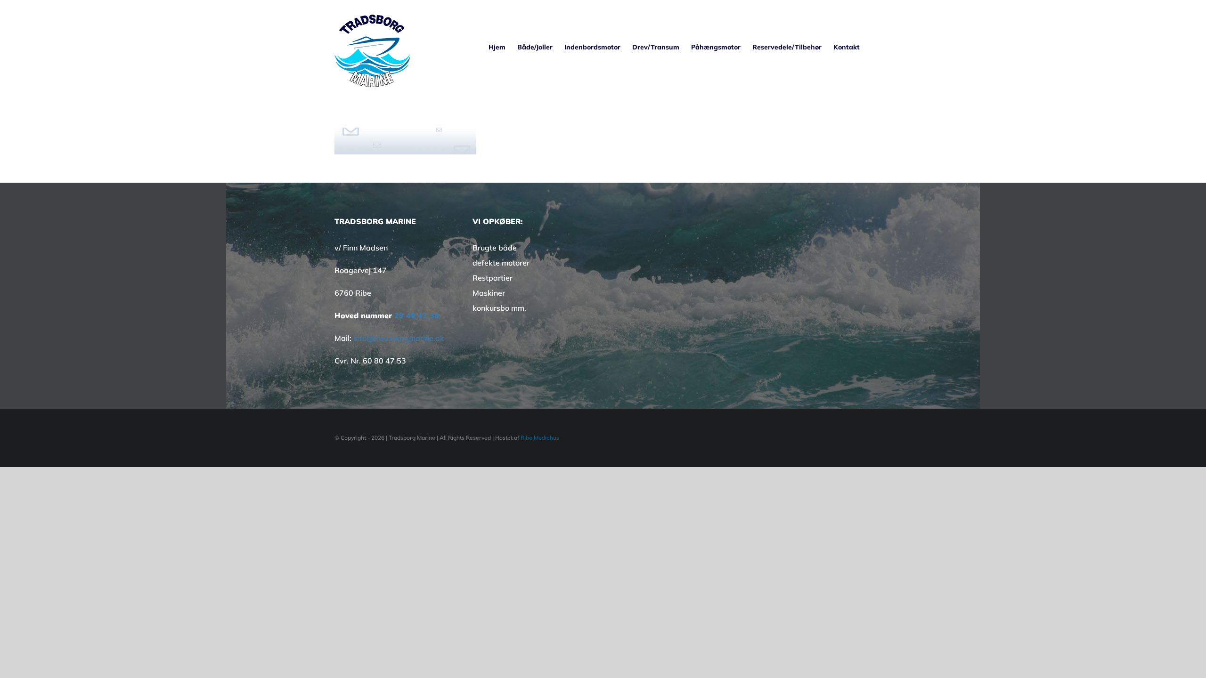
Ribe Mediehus (540, 437)
